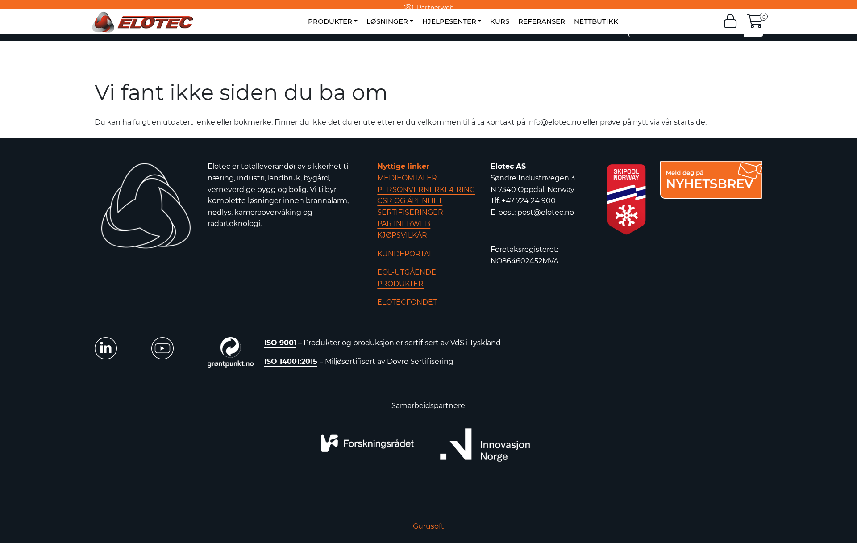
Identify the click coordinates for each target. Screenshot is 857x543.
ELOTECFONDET (407, 302)
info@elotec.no (554, 122)
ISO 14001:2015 (290, 361)
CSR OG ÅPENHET (409, 200)
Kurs (499, 21)
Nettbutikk (596, 21)
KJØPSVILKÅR (402, 235)
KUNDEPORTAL (405, 254)
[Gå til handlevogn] (755, 24)
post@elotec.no (545, 212)
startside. (690, 122)
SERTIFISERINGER (410, 212)
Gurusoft (428, 526)
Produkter (330, 21)
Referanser (541, 21)
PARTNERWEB (403, 223)
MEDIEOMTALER (407, 178)
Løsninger (387, 21)
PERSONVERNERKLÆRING (426, 189)
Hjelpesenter (449, 21)
